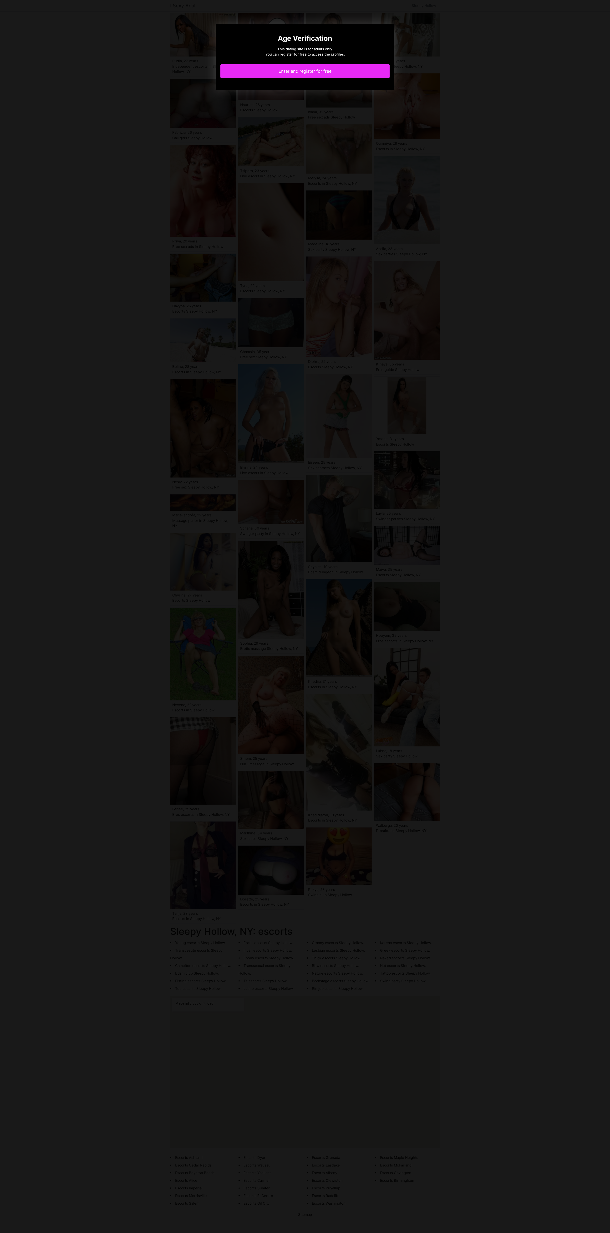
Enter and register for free (305, 71)
